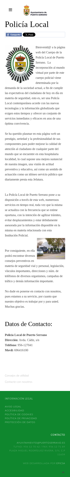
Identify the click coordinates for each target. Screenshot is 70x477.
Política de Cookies (19, 414)
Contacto (58, 435)
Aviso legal (13, 406)
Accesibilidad (14, 410)
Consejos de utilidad (17, 375)
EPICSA (60, 463)
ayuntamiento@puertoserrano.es (41, 443)
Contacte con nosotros (18, 382)
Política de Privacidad (21, 418)
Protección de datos (20, 422)
